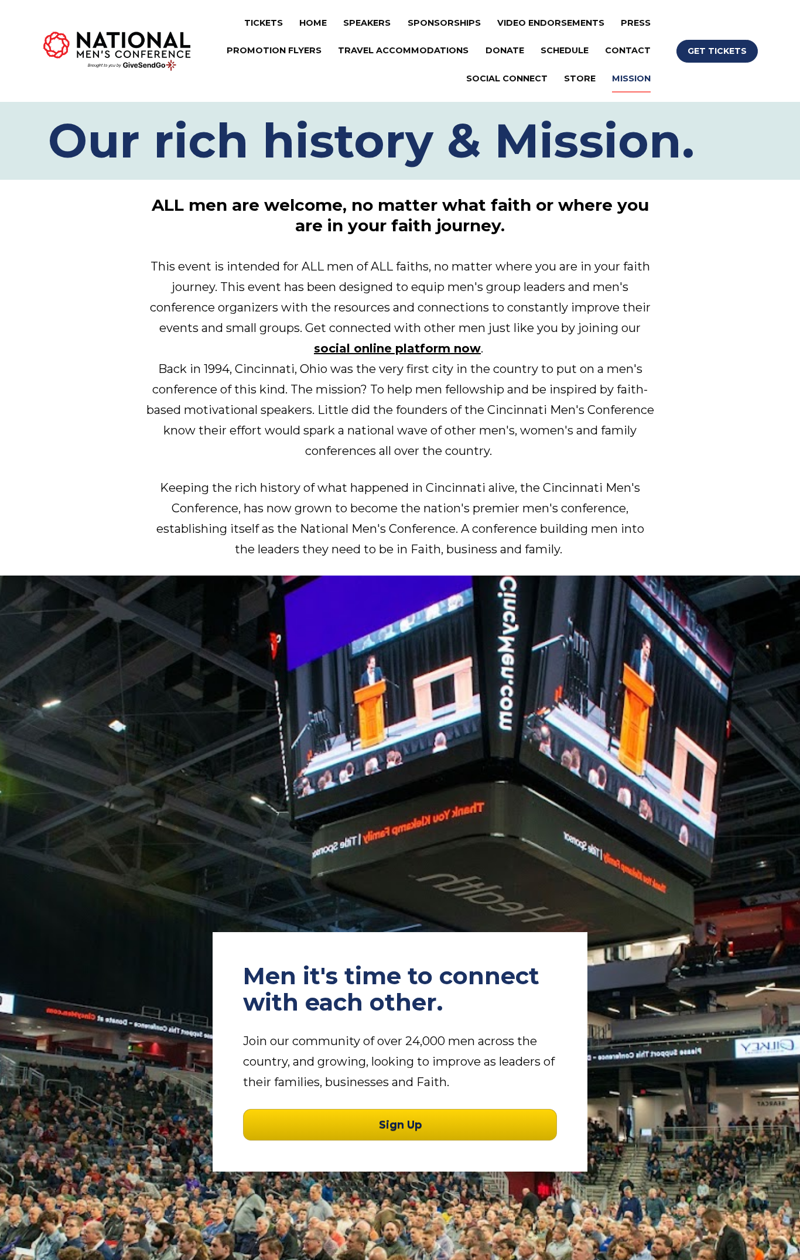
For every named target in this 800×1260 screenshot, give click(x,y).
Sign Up (400, 1124)
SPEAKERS (367, 23)
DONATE (505, 50)
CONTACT (628, 50)
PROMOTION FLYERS (274, 50)
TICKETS (263, 23)
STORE (580, 78)
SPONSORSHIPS (444, 23)
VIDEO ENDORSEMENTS (550, 23)
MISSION (631, 78)
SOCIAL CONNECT (507, 78)
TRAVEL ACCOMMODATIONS (403, 50)
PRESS (636, 23)
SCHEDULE (565, 50)
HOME (313, 23)
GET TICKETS (717, 51)
